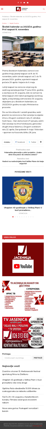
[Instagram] (21, 3)
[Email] (27, 3)
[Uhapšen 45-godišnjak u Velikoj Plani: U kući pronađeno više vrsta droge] (23, 191)
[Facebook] (18, 3)
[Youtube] (24, 3)
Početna (5, 16)
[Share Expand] (41, 142)
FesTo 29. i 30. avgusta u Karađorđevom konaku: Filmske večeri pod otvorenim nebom (20, 400)
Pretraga (6, 354)
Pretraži (38, 358)
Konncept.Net (37, 426)
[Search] (44, 9)
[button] (4, 197)
